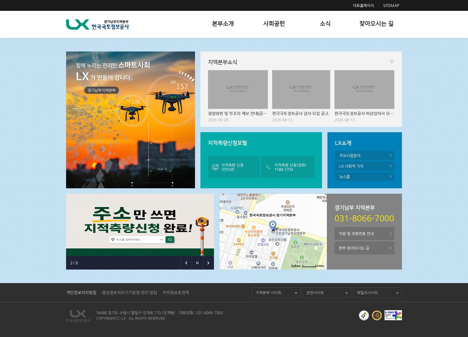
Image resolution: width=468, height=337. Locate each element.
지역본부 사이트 (268, 292)
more (391, 61)
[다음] (208, 263)
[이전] (186, 263)
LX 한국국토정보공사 (97, 24)
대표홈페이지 (363, 5)
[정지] (197, 263)
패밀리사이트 (367, 292)
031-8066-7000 (209, 312)
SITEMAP (391, 5)
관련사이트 (315, 292)
